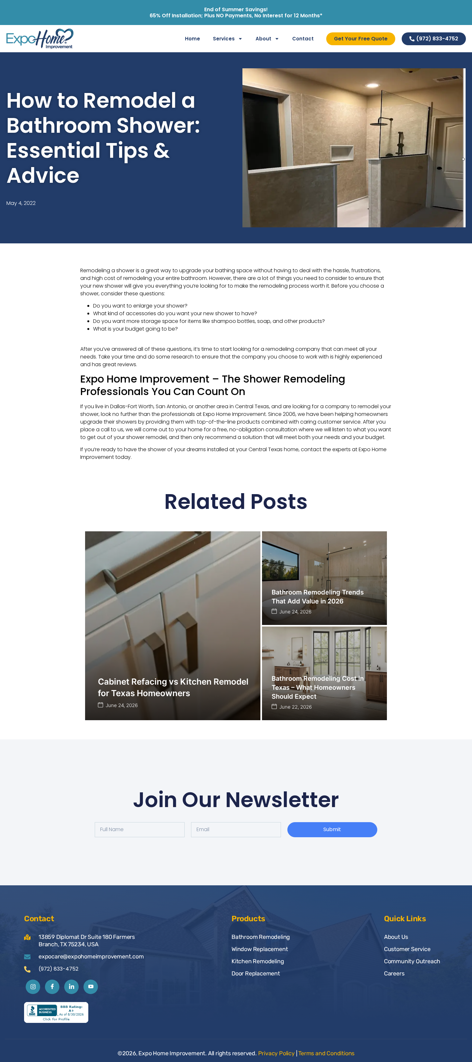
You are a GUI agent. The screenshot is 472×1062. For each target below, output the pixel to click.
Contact (303, 38)
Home (192, 38)
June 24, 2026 (122, 705)
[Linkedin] (71, 987)
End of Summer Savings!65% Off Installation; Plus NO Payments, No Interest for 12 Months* (236, 12)
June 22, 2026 (295, 706)
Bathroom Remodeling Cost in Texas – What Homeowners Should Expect (318, 687)
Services (224, 38)
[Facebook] (52, 987)
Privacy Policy (276, 1053)
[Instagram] (33, 987)
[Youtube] (90, 987)
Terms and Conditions (326, 1053)
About (263, 38)
